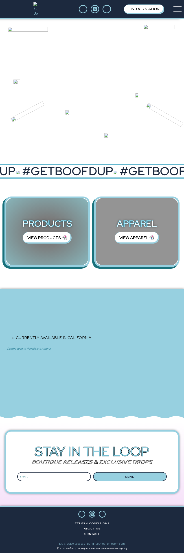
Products (47, 223)
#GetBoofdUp (66, 171)
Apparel (137, 223)
